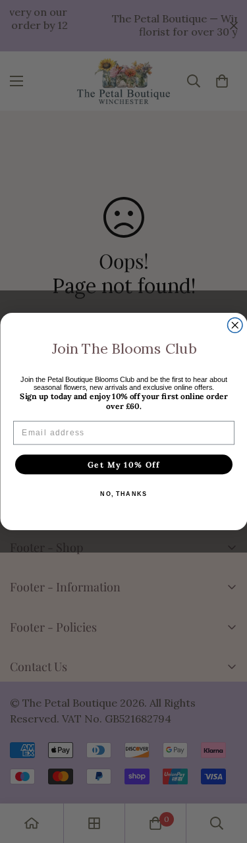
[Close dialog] (234, 325)
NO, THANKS (123, 494)
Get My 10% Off (123, 465)
